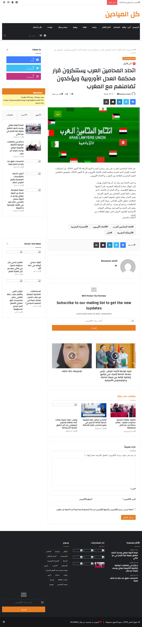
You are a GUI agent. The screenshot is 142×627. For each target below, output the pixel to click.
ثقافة (85, 27)
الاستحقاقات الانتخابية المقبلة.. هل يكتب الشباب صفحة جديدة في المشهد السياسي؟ (33, 297)
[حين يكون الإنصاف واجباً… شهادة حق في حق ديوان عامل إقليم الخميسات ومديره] (78, 558)
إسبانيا (57, 551)
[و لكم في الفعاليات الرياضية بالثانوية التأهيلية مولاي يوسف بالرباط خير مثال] (33, 145)
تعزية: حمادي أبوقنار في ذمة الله (34, 265)
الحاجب (48, 551)
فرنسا (52, 580)
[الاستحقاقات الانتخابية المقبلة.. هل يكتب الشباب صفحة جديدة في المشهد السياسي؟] (33, 283)
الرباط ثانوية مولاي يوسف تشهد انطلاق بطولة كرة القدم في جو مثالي (15, 129)
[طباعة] (106, 102)
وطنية (75, 27)
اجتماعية (117, 27)
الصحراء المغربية (78, 226)
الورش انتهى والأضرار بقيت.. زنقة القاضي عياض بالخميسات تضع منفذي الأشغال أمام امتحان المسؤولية (15, 300)
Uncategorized (129, 58)
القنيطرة (64, 565)
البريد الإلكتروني (129, 499)
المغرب (54, 565)
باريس (46, 565)
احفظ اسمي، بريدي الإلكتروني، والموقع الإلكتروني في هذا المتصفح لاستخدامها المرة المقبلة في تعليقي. (94, 509)
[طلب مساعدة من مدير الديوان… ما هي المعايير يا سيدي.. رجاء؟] (78, 565)
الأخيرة (24, 114)
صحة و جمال (62, 27)
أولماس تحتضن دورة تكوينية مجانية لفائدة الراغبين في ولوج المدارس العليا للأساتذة (94, 422)
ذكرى (49, 575)
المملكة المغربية (124, 232)
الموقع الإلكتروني (85, 499)
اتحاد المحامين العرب (122, 226)
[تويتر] (126, 102)
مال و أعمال (37, 27)
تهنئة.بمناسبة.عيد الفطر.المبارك (56, 570)
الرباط (65, 561)
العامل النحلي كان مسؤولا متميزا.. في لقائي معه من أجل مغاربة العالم (15, 267)
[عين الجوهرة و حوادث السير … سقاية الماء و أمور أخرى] (99, 552)
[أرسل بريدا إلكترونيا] (118, 94)
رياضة (94, 27)
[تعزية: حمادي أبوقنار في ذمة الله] (33, 255)
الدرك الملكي (51, 556)
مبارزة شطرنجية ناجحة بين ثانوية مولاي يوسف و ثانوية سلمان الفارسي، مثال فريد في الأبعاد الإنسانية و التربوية (15, 199)
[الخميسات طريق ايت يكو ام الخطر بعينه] (33, 165)
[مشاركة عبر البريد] (113, 102)
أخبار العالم (106, 27)
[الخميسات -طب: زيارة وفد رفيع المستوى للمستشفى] (89, 565)
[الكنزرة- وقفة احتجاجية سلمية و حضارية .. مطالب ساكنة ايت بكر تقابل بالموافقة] (123, 410)
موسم (51, 584)
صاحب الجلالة (62, 580)
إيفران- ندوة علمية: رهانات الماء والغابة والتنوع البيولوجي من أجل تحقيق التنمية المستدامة (66, 424)
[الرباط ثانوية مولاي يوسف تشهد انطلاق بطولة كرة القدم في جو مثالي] (33, 129)
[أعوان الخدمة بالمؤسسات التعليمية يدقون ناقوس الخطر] (33, 177)
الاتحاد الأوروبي (99, 226)
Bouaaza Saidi (125, 94)
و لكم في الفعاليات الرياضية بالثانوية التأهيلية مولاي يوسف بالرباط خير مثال (15, 148)
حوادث (50, 27)
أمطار (65, 551)
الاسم (133, 489)
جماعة (57, 575)
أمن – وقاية (126, 27)
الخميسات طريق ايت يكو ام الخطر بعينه (15, 163)
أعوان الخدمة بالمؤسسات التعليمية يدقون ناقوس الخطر (17, 178)
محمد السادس (62, 584)
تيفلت (65, 575)
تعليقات (9, 114)
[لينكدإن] (119, 102)
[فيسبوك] (133, 102)
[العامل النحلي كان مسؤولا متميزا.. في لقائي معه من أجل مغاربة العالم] (14, 255)
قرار (109, 232)
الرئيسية (136, 27)
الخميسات (63, 556)
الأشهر (38, 114)
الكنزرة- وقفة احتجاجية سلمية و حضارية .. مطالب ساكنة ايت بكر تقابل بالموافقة (125, 424)
